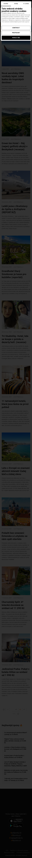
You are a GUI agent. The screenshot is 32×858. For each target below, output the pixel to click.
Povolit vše (16, 38)
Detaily (16, 4)
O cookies (26, 4)
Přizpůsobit (16, 33)
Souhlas (6, 4)
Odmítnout (16, 28)
